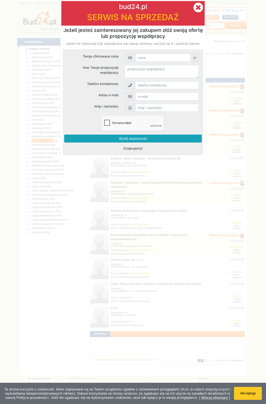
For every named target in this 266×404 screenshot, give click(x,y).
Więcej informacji (214, 398)
